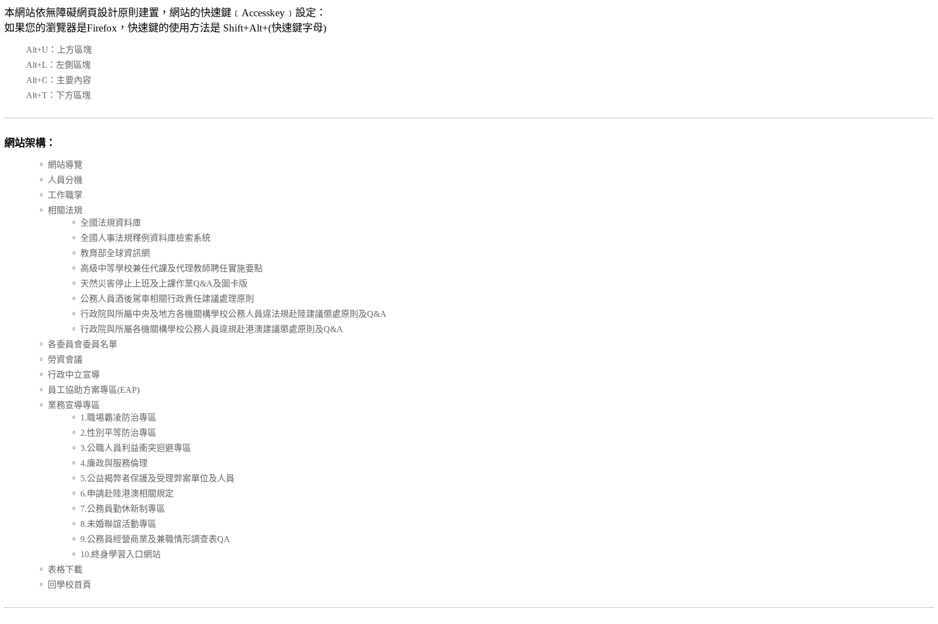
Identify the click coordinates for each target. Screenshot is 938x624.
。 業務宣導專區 (68, 405)
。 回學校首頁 (64, 584)
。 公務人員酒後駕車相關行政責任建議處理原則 (161, 298)
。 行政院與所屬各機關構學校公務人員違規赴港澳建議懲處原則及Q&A (206, 329)
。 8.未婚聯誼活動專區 (112, 524)
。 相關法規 (60, 210)
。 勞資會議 (60, 359)
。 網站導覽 (60, 164)
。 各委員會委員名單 (77, 344)
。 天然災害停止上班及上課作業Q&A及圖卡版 (158, 283)
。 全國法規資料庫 (105, 222)
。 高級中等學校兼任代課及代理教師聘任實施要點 (166, 268)
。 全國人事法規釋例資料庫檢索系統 (140, 238)
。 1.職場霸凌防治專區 (112, 417)
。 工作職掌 (60, 195)
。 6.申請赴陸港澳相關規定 (121, 493)
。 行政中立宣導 (68, 374)
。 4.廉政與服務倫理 (108, 463)
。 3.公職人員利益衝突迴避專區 (130, 448)
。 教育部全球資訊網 (109, 253)
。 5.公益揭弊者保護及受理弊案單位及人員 (151, 478)
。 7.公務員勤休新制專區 (117, 508)
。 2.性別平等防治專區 (112, 432)
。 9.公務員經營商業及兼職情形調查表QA (149, 539)
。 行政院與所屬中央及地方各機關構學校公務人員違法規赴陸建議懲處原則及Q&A (227, 314)
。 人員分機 (60, 179)
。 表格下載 (60, 569)
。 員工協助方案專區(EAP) (88, 389)
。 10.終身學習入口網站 (115, 554)
